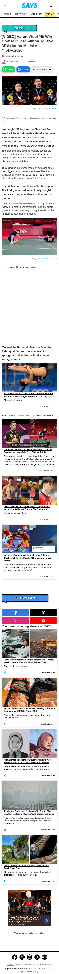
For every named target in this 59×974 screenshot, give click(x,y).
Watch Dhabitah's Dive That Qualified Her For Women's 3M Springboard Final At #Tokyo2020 (29, 395)
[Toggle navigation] (5, 6)
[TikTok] (37, 957)
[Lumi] (44, 957)
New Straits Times (51, 108)
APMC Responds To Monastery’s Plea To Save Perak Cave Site (26, 866)
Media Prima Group (46, 965)
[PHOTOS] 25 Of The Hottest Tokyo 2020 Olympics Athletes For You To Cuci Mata (27, 508)
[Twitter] (22, 957)
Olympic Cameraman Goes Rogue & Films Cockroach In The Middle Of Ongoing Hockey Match (28, 558)
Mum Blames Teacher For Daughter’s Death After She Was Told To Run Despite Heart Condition (28, 761)
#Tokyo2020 (24, 415)
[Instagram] (29, 957)
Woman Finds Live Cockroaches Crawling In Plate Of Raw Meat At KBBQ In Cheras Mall (29, 709)
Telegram (18, 118)
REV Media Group (30, 965)
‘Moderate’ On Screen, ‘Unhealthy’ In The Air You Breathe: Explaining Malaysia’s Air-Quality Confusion (29, 812)
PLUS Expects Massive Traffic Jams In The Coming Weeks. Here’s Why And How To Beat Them (29, 661)
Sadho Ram (13, 62)
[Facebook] (14, 957)
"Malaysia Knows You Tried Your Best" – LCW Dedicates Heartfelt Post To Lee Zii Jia (28, 451)
